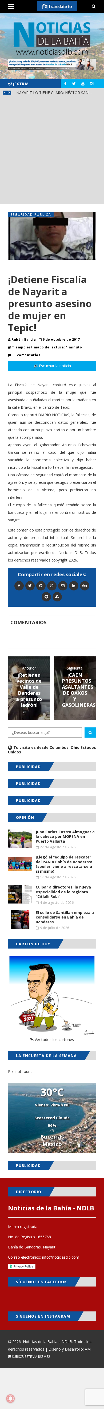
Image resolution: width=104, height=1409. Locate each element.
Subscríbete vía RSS (27, 1356)
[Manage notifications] (10, 1398)
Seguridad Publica (31, 214)
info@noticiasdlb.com (60, 1257)
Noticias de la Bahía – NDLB (47, 1341)
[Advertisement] (52, 152)
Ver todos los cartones (54, 1039)
